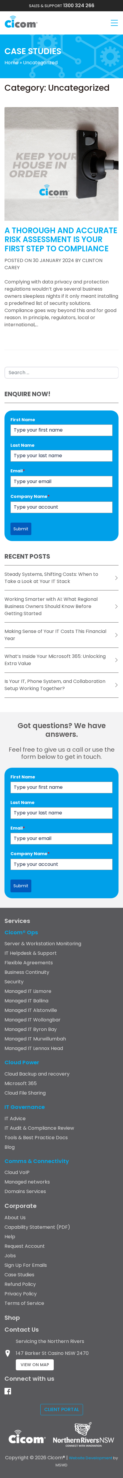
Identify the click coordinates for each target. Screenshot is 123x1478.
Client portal (61, 1409)
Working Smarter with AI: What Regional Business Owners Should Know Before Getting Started (51, 606)
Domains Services (25, 1191)
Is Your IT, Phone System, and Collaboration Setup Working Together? (54, 685)
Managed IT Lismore (27, 991)
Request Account (24, 1246)
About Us (15, 1217)
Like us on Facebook (7, 1391)
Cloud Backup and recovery (37, 1074)
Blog (9, 1147)
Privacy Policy (20, 1293)
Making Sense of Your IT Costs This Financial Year (55, 635)
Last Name (22, 445)
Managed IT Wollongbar (32, 1019)
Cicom (21, 22)
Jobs (10, 1255)
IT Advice (15, 1118)
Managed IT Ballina (26, 1000)
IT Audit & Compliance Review (39, 1128)
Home (11, 62)
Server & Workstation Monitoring (42, 943)
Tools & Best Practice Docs (36, 1137)
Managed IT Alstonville (30, 1010)
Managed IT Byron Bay (30, 1029)
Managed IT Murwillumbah (35, 1038)
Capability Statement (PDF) (37, 1227)
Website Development (90, 1457)
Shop (12, 1318)
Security (14, 981)
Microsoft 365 (20, 1083)
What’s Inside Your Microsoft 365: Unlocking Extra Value (55, 660)
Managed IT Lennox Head (33, 1048)
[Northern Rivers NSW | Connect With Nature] (82, 1440)
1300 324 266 (61, 5)
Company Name (30, 496)
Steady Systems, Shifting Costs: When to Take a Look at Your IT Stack (51, 578)
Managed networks (27, 1181)
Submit (20, 529)
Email (17, 471)
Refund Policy (20, 1284)
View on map (35, 1365)
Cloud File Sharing (25, 1093)
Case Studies (19, 1274)
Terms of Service (24, 1303)
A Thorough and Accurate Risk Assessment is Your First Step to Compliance (60, 239)
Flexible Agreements (28, 962)
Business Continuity (26, 972)
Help (9, 1236)
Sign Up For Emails (25, 1265)
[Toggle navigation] (114, 23)
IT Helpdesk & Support (30, 953)
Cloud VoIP (17, 1172)
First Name (22, 420)
